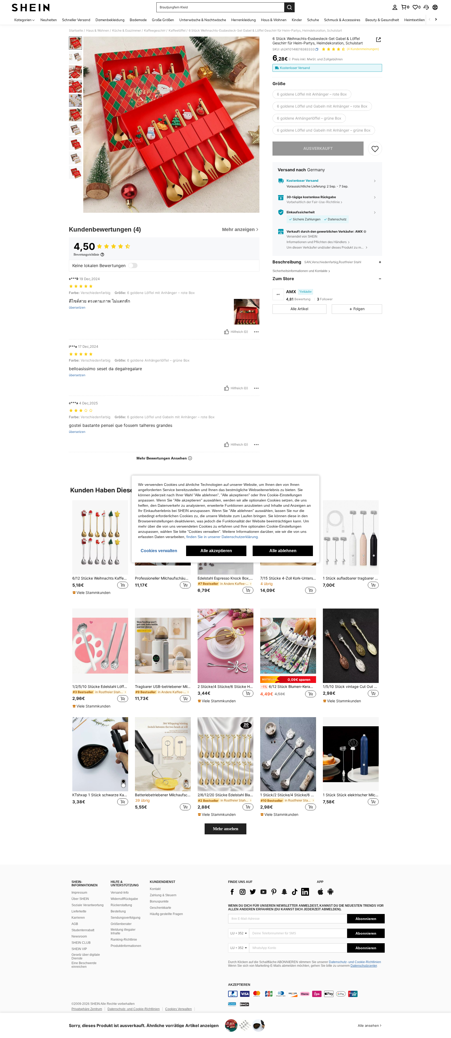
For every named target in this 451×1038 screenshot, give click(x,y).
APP (320, 882)
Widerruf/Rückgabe (124, 899)
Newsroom (79, 936)
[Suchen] (289, 7)
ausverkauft (318, 148)
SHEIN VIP (79, 949)
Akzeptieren (239, 985)
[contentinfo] (306, 994)
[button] (426, 7)
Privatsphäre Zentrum (87, 1009)
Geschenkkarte (160, 908)
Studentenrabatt (83, 930)
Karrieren (78, 917)
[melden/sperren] (256, 332)
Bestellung (118, 911)
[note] (92, 592)
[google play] (330, 894)
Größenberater (121, 924)
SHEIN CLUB (81, 943)
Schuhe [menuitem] (313, 20)
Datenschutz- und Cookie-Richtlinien (355, 962)
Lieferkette (79, 911)
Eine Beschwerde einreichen (84, 965)
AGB (75, 924)
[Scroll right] (436, 20)
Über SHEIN (80, 899)
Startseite (76, 30)
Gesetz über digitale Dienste (86, 956)
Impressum (79, 892)
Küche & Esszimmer (126, 30)
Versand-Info (120, 892)
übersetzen (77, 307)
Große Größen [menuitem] (163, 20)
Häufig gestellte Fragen (166, 914)
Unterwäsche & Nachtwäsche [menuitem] (202, 20)
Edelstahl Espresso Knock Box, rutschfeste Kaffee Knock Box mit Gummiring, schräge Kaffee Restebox (225, 578)
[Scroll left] (429, 20)
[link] (405, 7)
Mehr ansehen (225, 829)
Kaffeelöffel (177, 30)
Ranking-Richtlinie (124, 939)
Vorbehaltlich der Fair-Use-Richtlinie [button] (313, 202)
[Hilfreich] (226, 332)
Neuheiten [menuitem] (48, 20)
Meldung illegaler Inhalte (123, 931)
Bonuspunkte (159, 901)
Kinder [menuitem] (297, 20)
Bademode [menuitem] (138, 20)
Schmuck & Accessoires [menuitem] (342, 20)
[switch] (133, 265)
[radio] (311, 94)
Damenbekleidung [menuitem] (110, 20)
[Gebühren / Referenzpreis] (289, 59)
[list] (270, 892)
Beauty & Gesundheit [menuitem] (382, 20)
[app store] (320, 894)
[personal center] (395, 7)
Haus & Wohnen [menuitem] (274, 20)
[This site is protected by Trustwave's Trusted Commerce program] (232, 1004)
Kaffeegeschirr (154, 30)
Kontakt (155, 889)
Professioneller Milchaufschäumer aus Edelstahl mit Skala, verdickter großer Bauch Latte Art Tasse (163, 578)
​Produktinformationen (126, 946)
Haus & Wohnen (97, 30)
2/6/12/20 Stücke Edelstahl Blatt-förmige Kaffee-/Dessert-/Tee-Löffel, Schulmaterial (225, 795)
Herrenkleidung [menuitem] (243, 20)
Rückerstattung (121, 905)
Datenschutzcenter (364, 966)
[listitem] (100, 550)
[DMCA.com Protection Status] (244, 1004)
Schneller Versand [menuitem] (76, 20)
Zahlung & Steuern (163, 895)
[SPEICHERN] (375, 148)
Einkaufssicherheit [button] (301, 212)
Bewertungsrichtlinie (86, 254)
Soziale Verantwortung (88, 905)
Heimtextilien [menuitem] (414, 20)
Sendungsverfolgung (125, 917)
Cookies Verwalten (178, 1009)
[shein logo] (31, 7)
